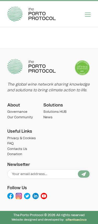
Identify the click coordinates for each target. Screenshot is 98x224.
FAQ (10, 143)
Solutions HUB (54, 112)
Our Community (20, 117)
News (48, 117)
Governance (17, 112)
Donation (14, 154)
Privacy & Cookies (21, 138)
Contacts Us (17, 149)
